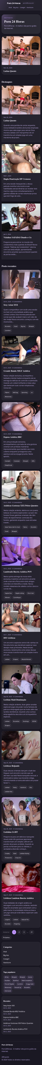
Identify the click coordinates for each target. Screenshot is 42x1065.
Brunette (27, 987)
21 (32, 932)
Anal (10, 7)
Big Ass (15, 7)
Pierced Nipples (9, 984)
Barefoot (16, 980)
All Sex (7, 977)
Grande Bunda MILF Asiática (14, 1011)
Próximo (6, 937)
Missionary (8, 987)
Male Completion (27, 980)
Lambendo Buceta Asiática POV (15, 1029)
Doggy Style (29, 984)
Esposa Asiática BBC (11, 1017)
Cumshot (20, 984)
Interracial (8, 991)
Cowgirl (22, 7)
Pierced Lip (17, 987)
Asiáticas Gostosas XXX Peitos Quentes (18, 1023)
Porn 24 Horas (13, 3)
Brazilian (7, 980)
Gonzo (30, 977)
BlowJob (22, 977)
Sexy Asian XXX (9, 1005)
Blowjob (14, 977)
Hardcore (30, 7)
